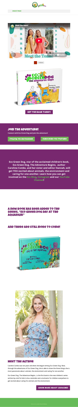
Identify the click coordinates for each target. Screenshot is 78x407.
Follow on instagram (21, 139)
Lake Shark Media (42, 404)
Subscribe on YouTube (55, 139)
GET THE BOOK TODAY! (39, 112)
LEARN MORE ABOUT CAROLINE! (53, 388)
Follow (41, 62)
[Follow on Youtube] (35, 62)
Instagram (43, 176)
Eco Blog (31, 176)
